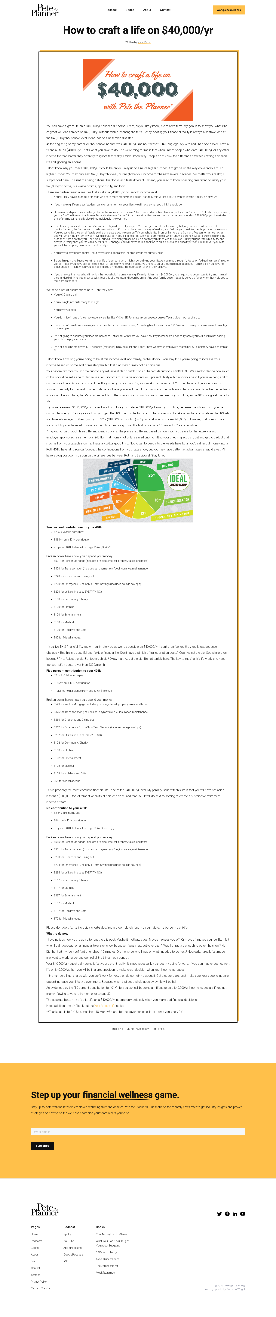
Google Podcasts (73, 1254)
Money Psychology (138, 1028)
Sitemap (35, 1274)
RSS (65, 1261)
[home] (45, 10)
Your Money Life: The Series (111, 1234)
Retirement (158, 1028)
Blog (33, 1261)
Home (34, 1234)
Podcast (111, 10)
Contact (165, 10)
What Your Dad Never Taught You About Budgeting (112, 1243)
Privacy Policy (39, 1281)
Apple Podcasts (72, 1247)
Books (130, 10)
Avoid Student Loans (107, 1259)
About (147, 10)
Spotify (67, 1234)
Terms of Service (40, 1288)
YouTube (68, 1241)
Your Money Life (104, 1006)
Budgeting (117, 1028)
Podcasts (36, 1241)
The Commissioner (107, 1265)
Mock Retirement (105, 1272)
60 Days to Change (106, 1252)
